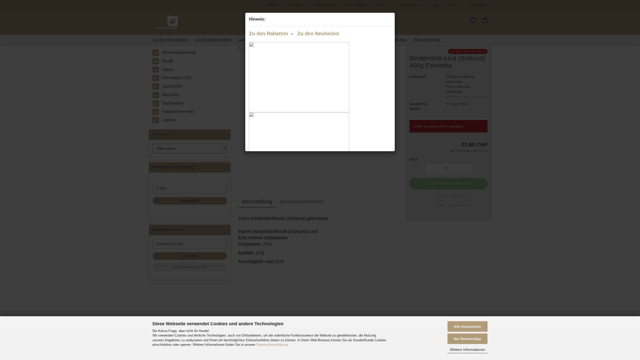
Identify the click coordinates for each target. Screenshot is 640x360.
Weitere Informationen (467, 350)
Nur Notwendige (467, 339)
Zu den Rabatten (268, 33)
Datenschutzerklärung (272, 344)
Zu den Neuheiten (318, 33)
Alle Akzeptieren (467, 326)
